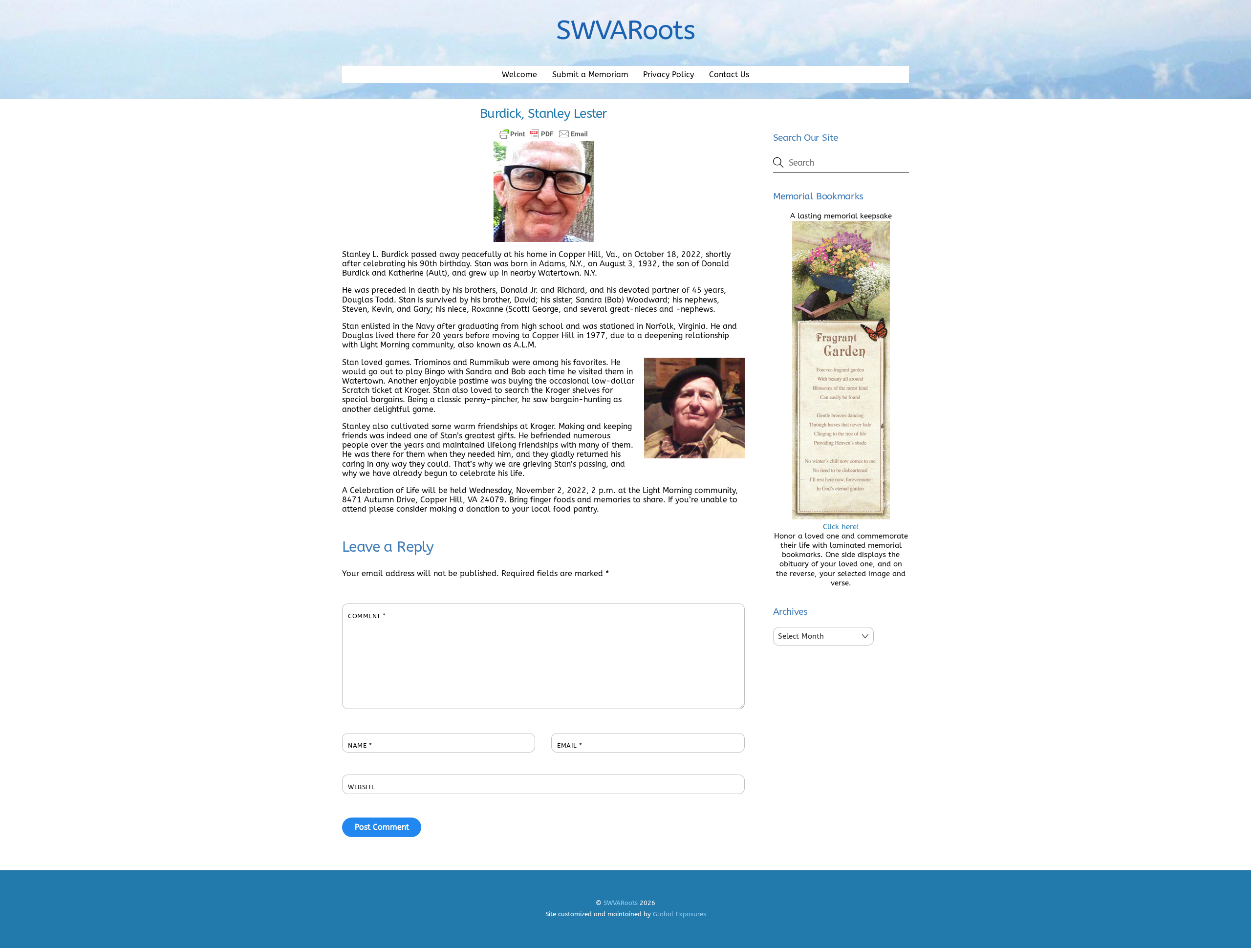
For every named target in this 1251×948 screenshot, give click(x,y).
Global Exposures (679, 914)
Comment (367, 616)
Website (361, 787)
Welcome (519, 74)
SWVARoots (621, 902)
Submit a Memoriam (590, 74)
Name (360, 745)
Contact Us (729, 74)
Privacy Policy (668, 74)
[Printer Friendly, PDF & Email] (543, 134)
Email (569, 745)
